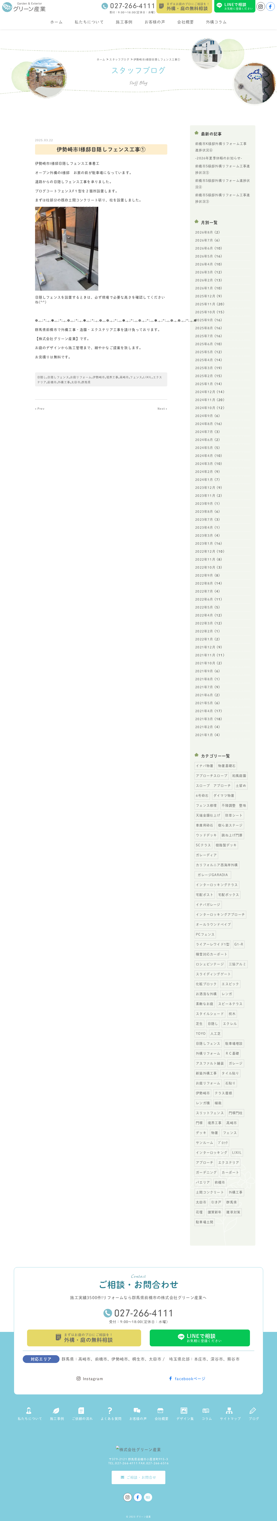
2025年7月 (204, 336)
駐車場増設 (234, 1043)
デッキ (201, 1132)
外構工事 (64, 382)
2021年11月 (205, 655)
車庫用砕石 (204, 825)
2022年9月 (204, 575)
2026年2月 (204, 280)
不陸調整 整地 (234, 805)
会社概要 (185, 22)
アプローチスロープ (211, 775)
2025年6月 (204, 344)
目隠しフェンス (58, 377)
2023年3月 (204, 535)
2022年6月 (204, 599)
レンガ (227, 994)
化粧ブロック (206, 984)
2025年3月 (204, 368)
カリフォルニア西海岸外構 (217, 865)
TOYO (201, 1033)
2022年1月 (204, 639)
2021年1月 (204, 735)
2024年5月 (204, 447)
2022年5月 (204, 607)
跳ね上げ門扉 (232, 835)
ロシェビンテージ (210, 964)
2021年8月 (204, 679)
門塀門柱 (236, 1113)
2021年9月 (204, 671)
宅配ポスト (204, 894)
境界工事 (112, 377)
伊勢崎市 (99, 377)
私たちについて (89, 22)
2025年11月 (205, 304)
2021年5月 (204, 703)
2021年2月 (204, 727)
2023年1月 (204, 543)
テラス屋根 (223, 1093)
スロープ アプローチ (213, 785)
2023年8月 (204, 511)
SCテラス (203, 845)
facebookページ (190, 1379)
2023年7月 (204, 519)
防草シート (234, 815)
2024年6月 (204, 439)
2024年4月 (204, 455)
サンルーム (204, 1142)
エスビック (230, 984)
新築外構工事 (206, 1073)
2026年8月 (204, 232)
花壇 (199, 1212)
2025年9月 (204, 320)
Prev (41, 408)
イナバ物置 (204, 765)
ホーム (56, 22)
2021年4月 (204, 711)
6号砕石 (202, 795)
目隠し (42, 377)
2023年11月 (205, 495)
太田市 (76, 382)
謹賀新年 (215, 1212)
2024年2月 (204, 471)
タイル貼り (230, 1073)
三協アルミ (237, 964)
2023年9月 (204, 503)
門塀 (199, 1122)
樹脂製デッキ (226, 845)
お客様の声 (155, 22)
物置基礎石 (227, 765)
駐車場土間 (204, 1222)
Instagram (93, 1379)
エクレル (230, 1023)
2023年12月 (205, 487)
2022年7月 (204, 591)
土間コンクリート (210, 1192)
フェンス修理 (206, 805)
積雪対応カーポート (211, 954)
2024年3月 (204, 463)
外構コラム (216, 22)
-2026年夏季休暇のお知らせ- (218, 158)
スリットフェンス (210, 1113)
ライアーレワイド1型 (213, 944)
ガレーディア (206, 855)
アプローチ (204, 1162)
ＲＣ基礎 (232, 1053)
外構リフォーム (208, 1053)
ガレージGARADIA (214, 875)
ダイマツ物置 (223, 795)
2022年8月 (204, 583)
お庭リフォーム (81, 377)
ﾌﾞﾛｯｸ (223, 1142)
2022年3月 (204, 623)
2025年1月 (204, 384)
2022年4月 (204, 615)
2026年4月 (204, 264)
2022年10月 (205, 567)
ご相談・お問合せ (141, 1477)
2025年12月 (205, 296)
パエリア (203, 1182)
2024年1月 (204, 479)
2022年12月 (205, 551)
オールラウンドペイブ (213, 924)
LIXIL (147, 377)
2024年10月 (205, 407)
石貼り (230, 1083)
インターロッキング (211, 1152)
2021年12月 (205, 647)
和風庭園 (239, 775)
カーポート (230, 1172)
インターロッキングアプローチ (220, 914)
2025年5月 (204, 352)
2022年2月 (204, 631)
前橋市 (52, 382)
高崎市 (124, 377)
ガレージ (236, 1063)
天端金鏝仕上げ (208, 815)
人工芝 (215, 1033)
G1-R (238, 944)
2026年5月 (204, 256)
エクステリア (228, 1162)
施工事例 (124, 22)
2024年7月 (204, 431)
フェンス (136, 377)
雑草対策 (233, 1212)
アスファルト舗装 (210, 1063)
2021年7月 (204, 687)
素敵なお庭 (204, 1003)
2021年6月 (204, 695)
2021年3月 (204, 719)
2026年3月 (204, 272)
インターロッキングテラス (217, 884)
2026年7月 (204, 240)
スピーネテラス (230, 1003)
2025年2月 (204, 376)
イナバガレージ (208, 904)
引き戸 (216, 1202)
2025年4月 (204, 360)
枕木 (232, 1013)
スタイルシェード (210, 1013)
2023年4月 (204, 527)
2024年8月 (204, 423)
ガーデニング (206, 1172)
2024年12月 (205, 392)
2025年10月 (205, 312)
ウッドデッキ (206, 835)
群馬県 (86, 382)
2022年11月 (205, 559)
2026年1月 (204, 288)
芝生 (199, 1023)
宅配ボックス (228, 894)
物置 (214, 1132)
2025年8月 (204, 328)
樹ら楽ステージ (230, 825)
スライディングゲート (213, 974)
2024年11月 (205, 399)
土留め (241, 785)
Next (161, 408)
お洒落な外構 (206, 994)
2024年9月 (204, 415)
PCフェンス (205, 934)
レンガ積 (203, 1103)
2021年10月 (205, 663)
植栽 (218, 1103)
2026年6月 (204, 248)
